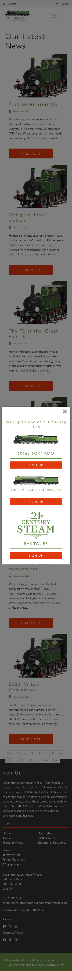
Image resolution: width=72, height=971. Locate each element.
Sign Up (36, 465)
